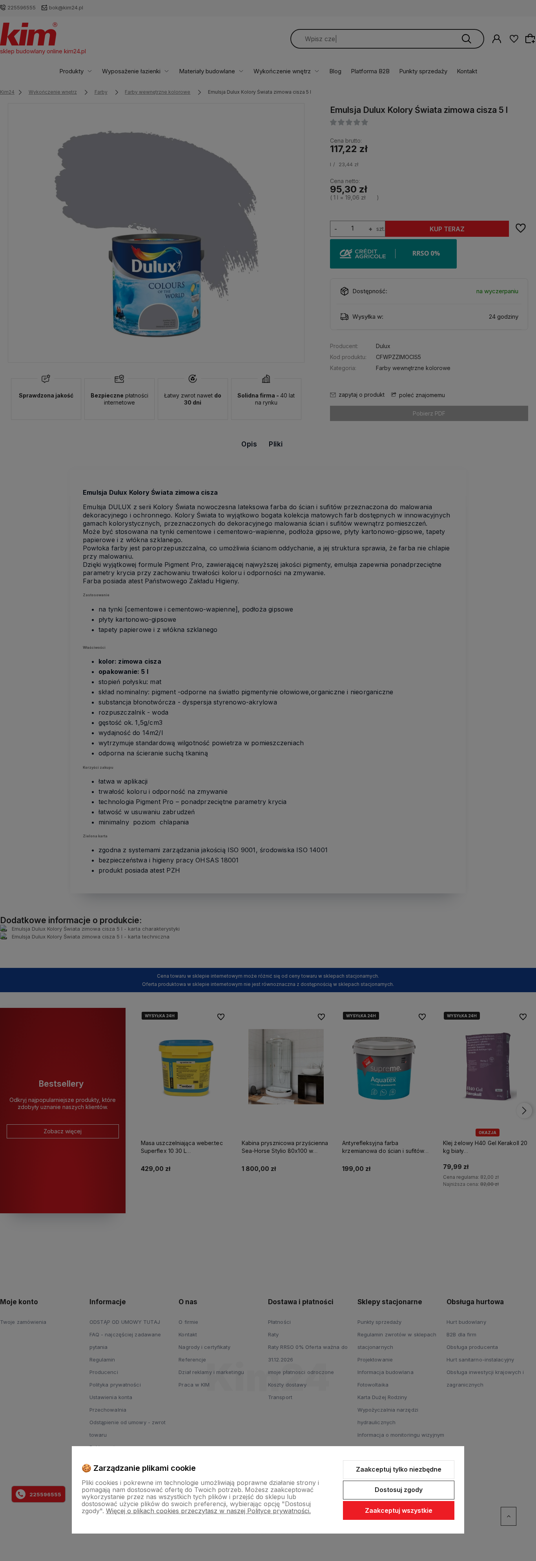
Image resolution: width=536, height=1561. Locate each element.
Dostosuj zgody (399, 1490)
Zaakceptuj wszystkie (398, 1510)
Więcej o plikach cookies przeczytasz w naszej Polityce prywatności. (208, 1511)
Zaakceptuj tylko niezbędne (398, 1469)
